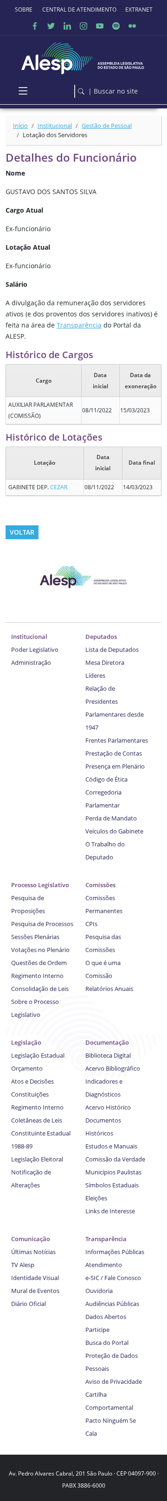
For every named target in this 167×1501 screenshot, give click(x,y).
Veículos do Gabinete (114, 831)
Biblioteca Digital (108, 1055)
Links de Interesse (110, 1211)
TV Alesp (22, 1265)
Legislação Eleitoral (37, 1159)
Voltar (22, 532)
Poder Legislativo (34, 649)
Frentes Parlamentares (116, 740)
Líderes (95, 675)
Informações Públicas (114, 1252)
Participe (97, 1329)
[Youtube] (99, 25)
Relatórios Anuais (109, 988)
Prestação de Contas (113, 753)
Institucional (55, 125)
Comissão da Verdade (115, 1159)
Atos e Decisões (32, 1081)
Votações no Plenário (40, 950)
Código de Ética (106, 779)
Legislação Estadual (37, 1055)
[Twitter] (51, 25)
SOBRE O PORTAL (24, 9)
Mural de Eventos (35, 1291)
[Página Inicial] (83, 55)
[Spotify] (116, 25)
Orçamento (27, 1068)
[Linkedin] (67, 25)
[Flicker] (132, 25)
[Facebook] (35, 25)
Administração (31, 662)
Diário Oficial (28, 1303)
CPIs (91, 924)
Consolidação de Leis (40, 988)
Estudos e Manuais (111, 1146)
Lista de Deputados (112, 649)
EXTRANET (139, 9)
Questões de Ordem (39, 963)
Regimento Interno (37, 975)
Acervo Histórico (108, 1107)
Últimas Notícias (33, 1252)
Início (20, 125)
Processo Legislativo (40, 885)
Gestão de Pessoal (107, 125)
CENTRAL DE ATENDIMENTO (79, 9)
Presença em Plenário (115, 766)
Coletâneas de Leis (36, 1120)
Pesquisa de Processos (42, 924)
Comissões (100, 885)
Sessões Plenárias (35, 937)
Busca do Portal (106, 1342)
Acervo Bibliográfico (112, 1068)
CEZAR (58, 487)
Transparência (79, 325)
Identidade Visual (35, 1278)
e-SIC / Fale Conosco (113, 1278)
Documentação (107, 1042)
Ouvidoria (99, 1291)
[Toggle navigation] (23, 91)
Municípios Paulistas (113, 1172)
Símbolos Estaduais (112, 1185)
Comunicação (30, 1239)
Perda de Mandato (111, 818)
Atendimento (103, 1265)
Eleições (96, 1198)
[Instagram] (83, 25)
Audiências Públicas (112, 1303)
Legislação (26, 1042)
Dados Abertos (105, 1316)
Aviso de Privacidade (113, 1381)
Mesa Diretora (104, 662)
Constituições (30, 1094)
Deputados (101, 636)
